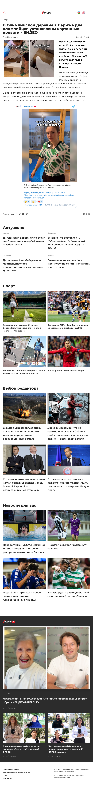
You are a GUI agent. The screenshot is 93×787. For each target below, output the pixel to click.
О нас (5, 775)
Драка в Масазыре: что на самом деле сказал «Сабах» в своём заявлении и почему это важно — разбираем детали (67, 433)
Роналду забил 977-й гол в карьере (65, 370)
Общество (7, 255)
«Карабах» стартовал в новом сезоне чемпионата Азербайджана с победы (22, 596)
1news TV (6, 694)
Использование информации (16, 772)
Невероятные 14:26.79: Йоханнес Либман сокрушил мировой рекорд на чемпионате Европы (24, 548)
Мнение (6, 233)
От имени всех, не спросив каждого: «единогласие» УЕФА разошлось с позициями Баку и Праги (68, 484)
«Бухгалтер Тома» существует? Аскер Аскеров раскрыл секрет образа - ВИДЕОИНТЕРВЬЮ (45, 700)
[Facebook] (16, 214)
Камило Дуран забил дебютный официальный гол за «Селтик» (68, 594)
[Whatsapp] (23, 214)
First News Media (10, 37)
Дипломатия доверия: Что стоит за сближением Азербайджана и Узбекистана (24, 241)
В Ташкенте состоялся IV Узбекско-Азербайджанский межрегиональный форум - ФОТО (66, 242)
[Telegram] (26, 214)
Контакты (7, 778)
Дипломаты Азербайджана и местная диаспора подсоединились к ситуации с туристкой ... (23, 265)
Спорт (5, 19)
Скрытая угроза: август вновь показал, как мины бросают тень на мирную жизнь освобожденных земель (22, 433)
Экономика (52, 233)
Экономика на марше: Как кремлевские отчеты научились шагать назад (69, 264)
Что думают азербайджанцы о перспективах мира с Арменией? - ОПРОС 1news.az (66, 749)
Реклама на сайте (11, 769)
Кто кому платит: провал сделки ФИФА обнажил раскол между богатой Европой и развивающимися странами (24, 484)
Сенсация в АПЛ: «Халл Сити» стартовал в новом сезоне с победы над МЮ (68, 326)
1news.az (63, 771)
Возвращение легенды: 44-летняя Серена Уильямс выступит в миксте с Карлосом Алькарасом (22, 328)
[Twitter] (19, 214)
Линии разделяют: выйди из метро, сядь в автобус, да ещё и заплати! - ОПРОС (21, 749)
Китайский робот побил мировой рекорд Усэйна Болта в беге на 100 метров (24, 372)
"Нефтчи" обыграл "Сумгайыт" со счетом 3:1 (67, 546)
